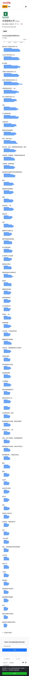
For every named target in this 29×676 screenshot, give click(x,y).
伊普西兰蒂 (11, 24)
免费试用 (5, 6)
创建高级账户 (6, 665)
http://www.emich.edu (10, 27)
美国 (3, 24)
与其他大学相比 (8, 632)
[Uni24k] (7, 3)
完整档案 (5, 31)
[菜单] (25, 6)
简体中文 (8, 658)
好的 (14, 673)
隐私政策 (11, 662)
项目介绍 (5, 662)
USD (19, 658)
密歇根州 (7, 24)
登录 (9, 6)
